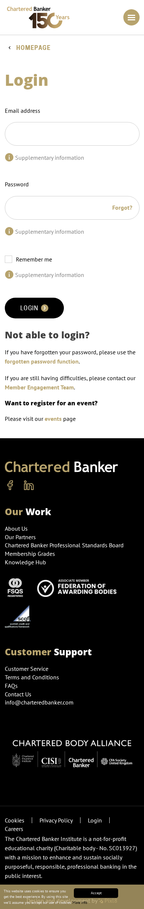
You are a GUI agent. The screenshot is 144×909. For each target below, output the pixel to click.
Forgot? (122, 207)
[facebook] (10, 485)
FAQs (11, 685)
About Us (16, 528)
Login (30, 308)
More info (79, 902)
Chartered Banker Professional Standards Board (64, 545)
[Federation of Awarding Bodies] (79, 587)
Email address (22, 110)
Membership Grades (30, 553)
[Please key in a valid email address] (9, 157)
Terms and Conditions (32, 677)
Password (17, 184)
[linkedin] (28, 485)
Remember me (34, 259)
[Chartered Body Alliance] (72, 750)
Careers (14, 828)
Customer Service (26, 668)
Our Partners (20, 537)
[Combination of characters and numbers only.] (9, 231)
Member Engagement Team (39, 387)
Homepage (33, 47)
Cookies (14, 820)
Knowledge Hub (25, 562)
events (53, 418)
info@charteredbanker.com (39, 702)
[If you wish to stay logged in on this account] (9, 274)
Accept (96, 893)
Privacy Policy (56, 820)
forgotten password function (42, 361)
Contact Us (18, 694)
